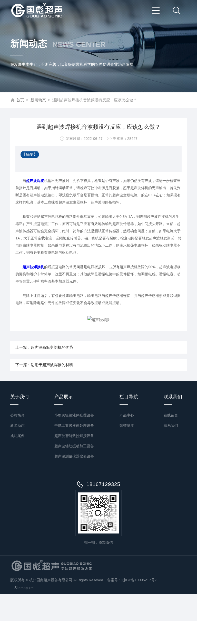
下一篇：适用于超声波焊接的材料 (44, 365)
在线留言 (171, 415)
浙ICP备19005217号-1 (140, 580)
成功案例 (17, 436)
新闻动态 (38, 100)
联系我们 (171, 425)
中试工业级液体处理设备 (74, 425)
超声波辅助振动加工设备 (74, 446)
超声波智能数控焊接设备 (74, 436)
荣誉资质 (127, 425)
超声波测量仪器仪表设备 (74, 456)
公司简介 (17, 415)
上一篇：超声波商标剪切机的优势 (44, 347)
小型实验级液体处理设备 (74, 415)
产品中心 (127, 415)
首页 (20, 100)
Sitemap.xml (24, 588)
